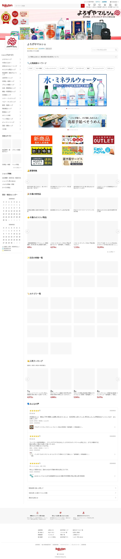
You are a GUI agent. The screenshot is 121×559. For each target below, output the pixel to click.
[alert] (72, 57)
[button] (114, 2)
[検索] (83, 6)
